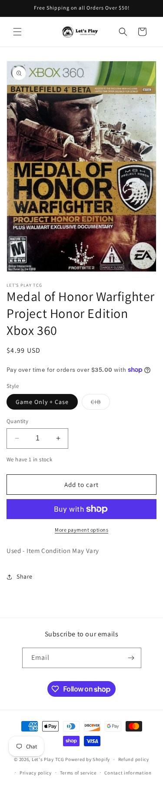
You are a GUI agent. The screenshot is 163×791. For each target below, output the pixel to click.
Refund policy (133, 759)
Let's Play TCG (48, 759)
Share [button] (25, 576)
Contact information (127, 773)
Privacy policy (36, 773)
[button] (17, 31)
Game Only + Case (42, 402)
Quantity (17, 421)
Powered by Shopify (87, 759)
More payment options (81, 529)
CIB (100, 403)
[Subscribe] (131, 658)
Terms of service (78, 773)
